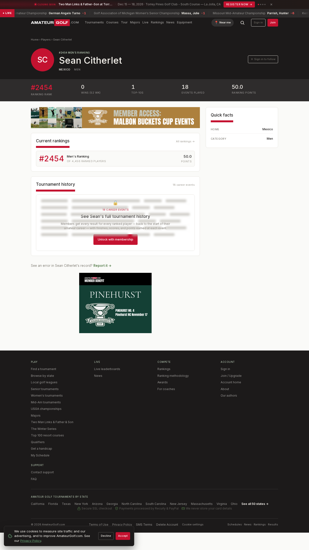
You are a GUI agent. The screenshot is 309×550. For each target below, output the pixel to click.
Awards (162, 382)
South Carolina (156, 504)
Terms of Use (98, 524)
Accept (123, 535)
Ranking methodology (173, 376)
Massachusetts (202, 504)
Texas (66, 504)
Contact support (42, 472)
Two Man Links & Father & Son (52, 422)
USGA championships (46, 409)
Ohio (234, 504)
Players (46, 39)
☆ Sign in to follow (263, 59)
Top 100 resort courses (47, 435)
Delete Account (167, 524)
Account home (231, 382)
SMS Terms (144, 524)
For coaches (166, 389)
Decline (106, 535)
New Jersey (178, 504)
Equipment (184, 22)
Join (273, 22)
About (225, 389)
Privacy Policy (122, 524)
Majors (135, 22)
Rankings (157, 22)
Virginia (222, 504)
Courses (112, 22)
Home (35, 39)
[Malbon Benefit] (115, 117)
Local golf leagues (44, 382)
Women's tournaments (47, 395)
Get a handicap (41, 448)
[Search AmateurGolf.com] (242, 23)
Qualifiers (38, 442)
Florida (53, 504)
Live (145, 22)
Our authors (229, 395)
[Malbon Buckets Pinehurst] (115, 303)
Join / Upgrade (231, 376)
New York (81, 504)
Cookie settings (193, 524)
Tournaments (94, 22)
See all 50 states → (254, 504)
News (170, 22)
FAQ (34, 479)
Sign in (258, 22)
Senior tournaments (45, 389)
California (37, 504)
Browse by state (42, 376)
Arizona (97, 504)
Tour (124, 22)
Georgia (112, 504)
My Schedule (40, 455)
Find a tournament (43, 369)
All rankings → (185, 141)
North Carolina (132, 504)
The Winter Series (43, 429)
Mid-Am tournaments (46, 402)
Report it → (102, 266)
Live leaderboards (107, 369)
